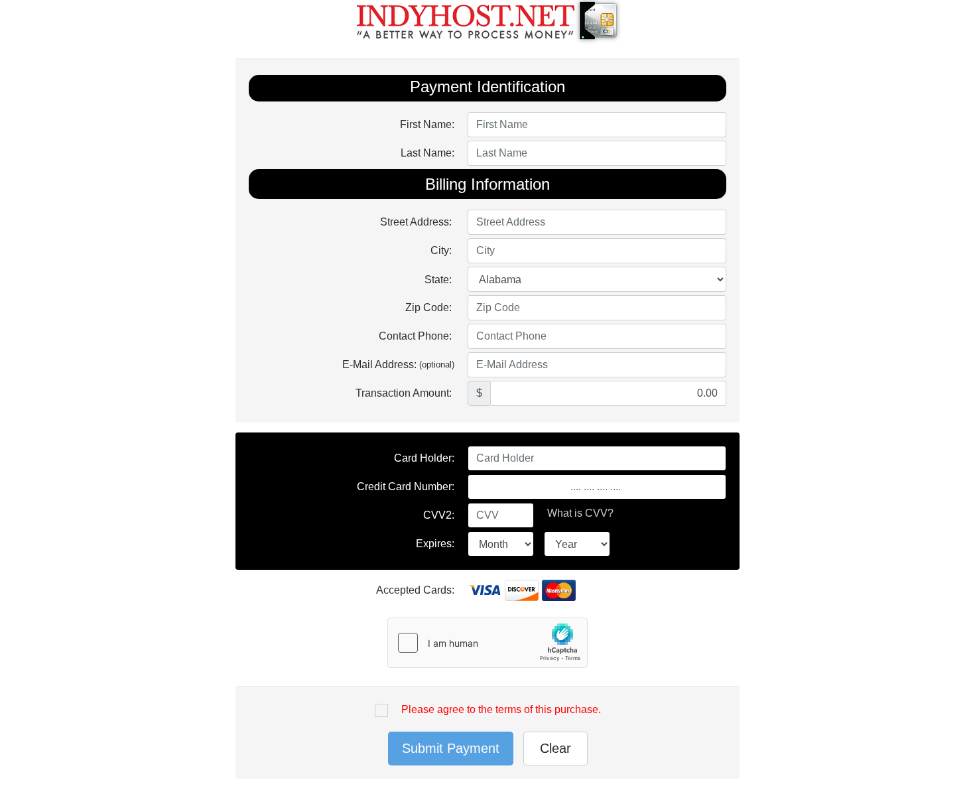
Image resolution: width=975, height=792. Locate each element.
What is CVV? (580, 513)
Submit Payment (450, 748)
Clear (555, 748)
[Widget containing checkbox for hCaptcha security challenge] (487, 643)
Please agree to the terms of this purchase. (501, 709)
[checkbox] (381, 713)
